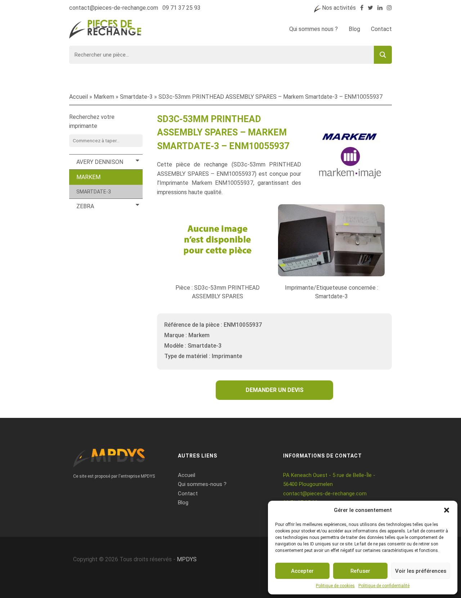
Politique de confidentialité (383, 585)
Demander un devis (275, 390)
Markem (104, 96)
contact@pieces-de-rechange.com (113, 7)
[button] (446, 510)
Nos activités (339, 7)
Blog (354, 29)
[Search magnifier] (383, 55)
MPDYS (187, 559)
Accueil (78, 96)
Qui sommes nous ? (313, 29)
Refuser (360, 571)
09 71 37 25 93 (181, 7)
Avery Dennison (99, 162)
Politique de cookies (335, 585)
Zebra (85, 206)
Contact (381, 29)
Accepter (302, 571)
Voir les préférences (420, 571)
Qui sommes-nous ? (202, 484)
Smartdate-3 (136, 96)
